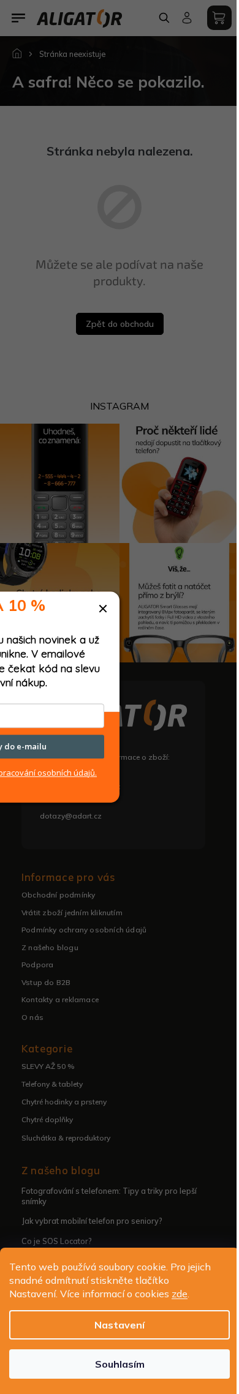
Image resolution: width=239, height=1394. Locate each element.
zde (180, 1293)
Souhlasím (120, 1364)
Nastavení (119, 1325)
